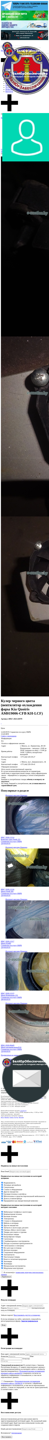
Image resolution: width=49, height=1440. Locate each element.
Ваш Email (5, 1171)
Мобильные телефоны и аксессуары (18, 1212)
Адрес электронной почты (11, 1305)
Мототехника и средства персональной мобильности (24, 1196)
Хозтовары (8, 1264)
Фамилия (4, 1356)
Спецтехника (9, 1187)
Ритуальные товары (11, 1234)
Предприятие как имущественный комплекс (21, 1201)
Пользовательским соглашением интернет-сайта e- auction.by (20, 1382)
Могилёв (21, 1117)
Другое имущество (11, 1192)
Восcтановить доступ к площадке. (27, 1315)
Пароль (4, 1308)
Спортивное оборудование (14, 1252)
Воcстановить (6, 1437)
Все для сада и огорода (12, 1248)
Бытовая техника (10, 1216)
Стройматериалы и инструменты (16, 1241)
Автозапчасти (9, 1255)
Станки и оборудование (13, 1189)
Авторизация (16, 1433)
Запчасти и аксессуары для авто (16, 1228)
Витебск (7, 1117)
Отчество (26, 1359)
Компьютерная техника (13, 1214)
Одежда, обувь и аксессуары (15, 1230)
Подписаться (6, 1277)
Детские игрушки (10, 1250)
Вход (3, 1325)
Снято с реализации (8, 736)
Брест (2, 1117)
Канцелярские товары (12, 1237)
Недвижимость (9, 1183)
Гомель (11, 1117)
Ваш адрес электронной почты (13, 1354)
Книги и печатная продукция (15, 1259)
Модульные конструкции (13, 1268)
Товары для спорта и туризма (15, 1232)
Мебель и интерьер (11, 1223)
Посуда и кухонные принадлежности (18, 1243)
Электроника (9, 1219)
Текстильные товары (12, 1257)
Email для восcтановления (11, 1429)
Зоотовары (8, 1261)
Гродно (16, 1117)
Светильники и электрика (14, 1246)
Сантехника (8, 1239)
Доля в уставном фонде (13, 1198)
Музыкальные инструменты (15, 1266)
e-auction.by (23, 1110)
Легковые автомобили (12, 1185)
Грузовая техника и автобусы (15, 1194)
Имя (31, 1356)
